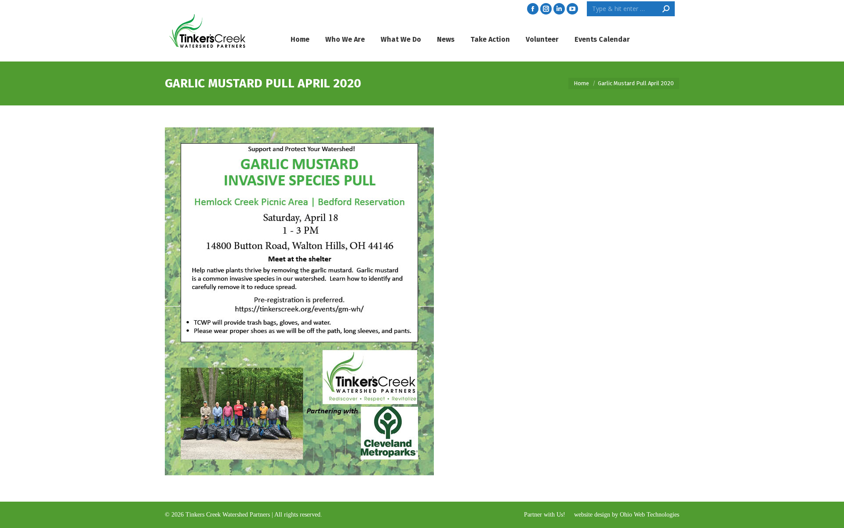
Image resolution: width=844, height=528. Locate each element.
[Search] (665, 8)
